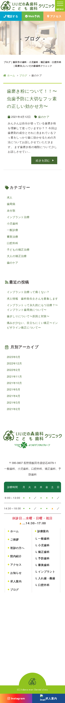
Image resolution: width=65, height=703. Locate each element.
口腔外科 (12, 243)
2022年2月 (13, 370)
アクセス (56, 16)
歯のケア (43, 117)
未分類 (11, 210)
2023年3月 (13, 357)
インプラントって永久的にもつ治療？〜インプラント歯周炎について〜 (32, 307)
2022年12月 (14, 363)
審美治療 (12, 236)
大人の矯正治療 (17, 256)
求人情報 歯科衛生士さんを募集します (32, 298)
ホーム (11, 75)
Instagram (18, 698)
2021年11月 (14, 376)
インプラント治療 (18, 217)
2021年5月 (13, 389)
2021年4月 (13, 396)
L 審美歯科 (43, 565)
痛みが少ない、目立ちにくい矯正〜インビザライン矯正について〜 (32, 325)
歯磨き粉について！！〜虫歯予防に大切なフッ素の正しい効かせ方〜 (32, 98)
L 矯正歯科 (43, 552)
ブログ (23, 75)
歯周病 (11, 204)
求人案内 (51, 698)
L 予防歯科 (43, 558)
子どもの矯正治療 (18, 249)
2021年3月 (13, 402)
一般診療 (12, 230)
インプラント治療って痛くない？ (28, 292)
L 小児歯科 (43, 545)
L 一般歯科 (43, 538)
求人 (10, 197)
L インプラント (45, 572)
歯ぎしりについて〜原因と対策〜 (28, 316)
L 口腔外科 (43, 585)
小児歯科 (12, 223)
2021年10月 (14, 383)
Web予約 (34, 16)
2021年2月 (13, 409)
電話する (12, 16)
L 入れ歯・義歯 (45, 578)
